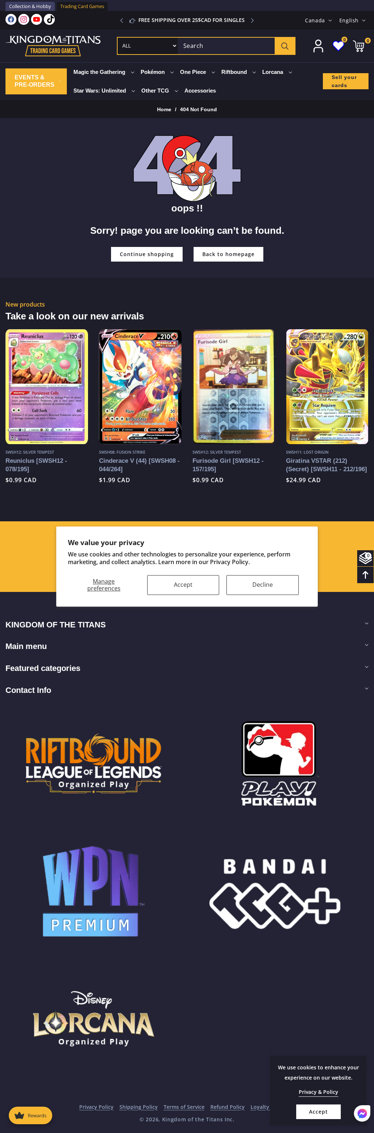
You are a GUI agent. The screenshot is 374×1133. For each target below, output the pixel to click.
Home (164, 109)
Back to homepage (228, 254)
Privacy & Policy (318, 1091)
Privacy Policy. (230, 562)
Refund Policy (227, 1106)
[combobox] (236, 46)
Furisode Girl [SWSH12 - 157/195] (134, 465)
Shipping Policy (138, 1106)
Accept (183, 585)
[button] (252, 20)
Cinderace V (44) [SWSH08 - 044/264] (45, 465)
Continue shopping (147, 254)
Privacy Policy (96, 1106)
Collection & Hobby (30, 6)
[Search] (285, 46)
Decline (262, 585)
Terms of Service (184, 1106)
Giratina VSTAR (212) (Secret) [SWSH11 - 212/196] (233, 465)
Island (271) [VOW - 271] (321, 460)
